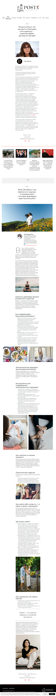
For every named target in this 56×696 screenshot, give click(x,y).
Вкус (43, 17)
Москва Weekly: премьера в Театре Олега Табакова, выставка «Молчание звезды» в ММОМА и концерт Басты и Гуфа (8, 164)
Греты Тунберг (32, 114)
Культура (14, 17)
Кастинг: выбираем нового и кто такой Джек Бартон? (21, 162)
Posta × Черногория (8, 18)
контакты (5, 688)
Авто (40, 17)
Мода (24, 17)
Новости (34, 158)
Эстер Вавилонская (32, 673)
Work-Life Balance (22, 673)
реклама (11, 688)
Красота (28, 17)
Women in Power (27, 135)
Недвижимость (34, 17)
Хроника (47, 17)
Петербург (19, 17)
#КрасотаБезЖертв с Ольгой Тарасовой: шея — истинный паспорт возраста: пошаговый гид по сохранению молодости (47, 164)
